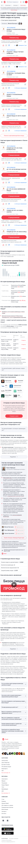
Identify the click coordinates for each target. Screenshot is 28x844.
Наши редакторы (7, 477)
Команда (4, 801)
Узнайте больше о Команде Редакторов (14, 537)
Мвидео (3, 780)
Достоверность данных (7, 805)
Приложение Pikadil (7, 825)
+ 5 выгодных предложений (8, 20)
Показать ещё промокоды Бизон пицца (14, 135)
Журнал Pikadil (5, 803)
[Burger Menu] (2, 2)
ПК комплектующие (6, 766)
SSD (3, 770)
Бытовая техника (6, 764)
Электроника (5, 760)
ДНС (3, 791)
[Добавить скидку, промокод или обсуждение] (26, 2)
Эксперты (4, 811)
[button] (8, 2)
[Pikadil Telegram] (7, 820)
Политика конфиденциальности (8, 841)
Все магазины (5, 793)
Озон (3, 787)
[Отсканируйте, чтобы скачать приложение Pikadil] (8, 829)
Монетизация (5, 809)
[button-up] (3, 45)
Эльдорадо (4, 783)
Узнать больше (14, 10)
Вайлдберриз (5, 789)
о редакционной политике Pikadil (15, 495)
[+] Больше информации (21, 88)
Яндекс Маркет (5, 785)
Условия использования (6, 840)
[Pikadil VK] (3, 820)
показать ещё (10, 256)
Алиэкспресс (5, 778)
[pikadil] (4, 2)
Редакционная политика (7, 807)
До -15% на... (23, 300)
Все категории (5, 772)
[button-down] (9, 45)
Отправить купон (14, 416)
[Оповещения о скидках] (21, 2)
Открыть (23, 340)
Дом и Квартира (5, 762)
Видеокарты (5, 768)
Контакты (4, 813)
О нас (3, 799)
